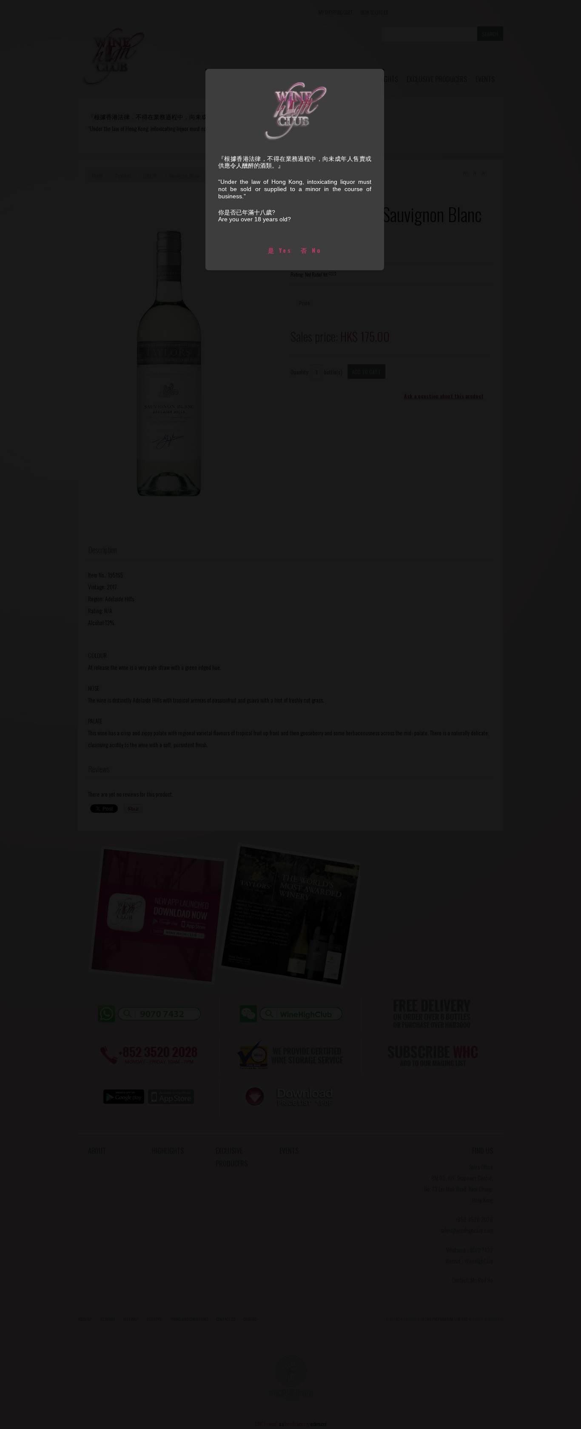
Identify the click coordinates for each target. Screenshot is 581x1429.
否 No (311, 250)
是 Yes (280, 250)
